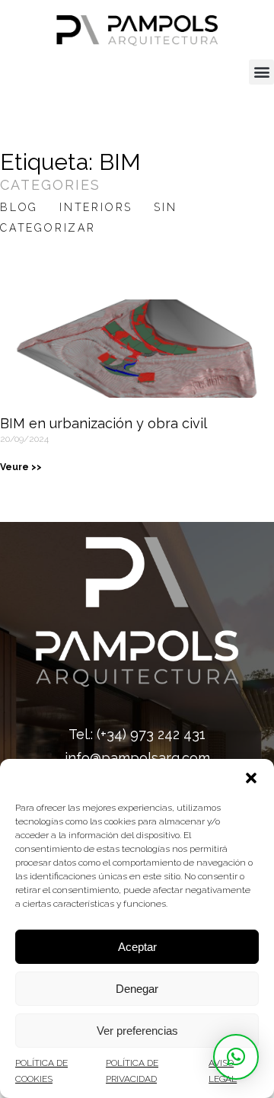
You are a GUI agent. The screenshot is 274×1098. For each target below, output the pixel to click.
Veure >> (21, 467)
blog (19, 207)
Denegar (137, 988)
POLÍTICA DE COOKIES (41, 1071)
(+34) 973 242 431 (151, 734)
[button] (251, 778)
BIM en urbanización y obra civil (103, 423)
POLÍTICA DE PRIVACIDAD (132, 1071)
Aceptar (137, 946)
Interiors (95, 207)
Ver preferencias (137, 1030)
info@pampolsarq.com (137, 758)
